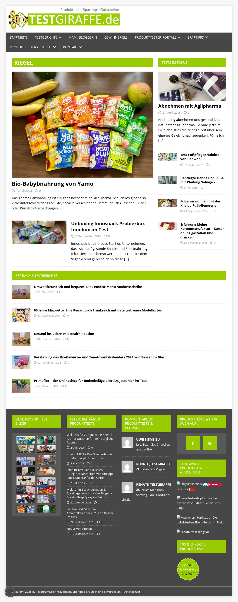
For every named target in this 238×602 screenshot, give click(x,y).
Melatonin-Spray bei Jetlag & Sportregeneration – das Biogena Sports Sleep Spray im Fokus (89, 493)
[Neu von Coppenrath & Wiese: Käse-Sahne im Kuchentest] (46, 471)
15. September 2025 (82, 534)
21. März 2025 (46, 292)
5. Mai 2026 (77, 463)
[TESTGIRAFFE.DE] (64, 30)
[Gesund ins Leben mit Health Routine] (21, 339)
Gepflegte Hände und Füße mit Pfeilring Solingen (202, 180)
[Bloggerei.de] (212, 484)
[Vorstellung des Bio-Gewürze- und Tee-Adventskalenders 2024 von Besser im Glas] (21, 362)
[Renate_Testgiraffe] (127, 470)
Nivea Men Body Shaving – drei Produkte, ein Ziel (146, 495)
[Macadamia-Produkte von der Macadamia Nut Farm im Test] (26, 480)
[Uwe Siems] (127, 445)
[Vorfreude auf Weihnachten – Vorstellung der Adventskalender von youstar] (26, 490)
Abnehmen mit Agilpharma (189, 106)
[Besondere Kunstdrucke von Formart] (46, 481)
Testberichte (46, 37)
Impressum (113, 592)
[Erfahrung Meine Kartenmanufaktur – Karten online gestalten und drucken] (167, 226)
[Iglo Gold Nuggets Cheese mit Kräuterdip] (46, 490)
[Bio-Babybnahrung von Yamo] (82, 125)
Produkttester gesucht (31, 47)
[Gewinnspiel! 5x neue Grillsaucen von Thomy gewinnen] (46, 449)
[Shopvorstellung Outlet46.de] (26, 499)
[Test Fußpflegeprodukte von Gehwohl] (167, 157)
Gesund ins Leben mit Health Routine (64, 333)
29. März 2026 (78, 483)
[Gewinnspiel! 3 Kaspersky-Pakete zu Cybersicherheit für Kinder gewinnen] (26, 440)
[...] (160, 140)
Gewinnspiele (116, 37)
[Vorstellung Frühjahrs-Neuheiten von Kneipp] (46, 440)
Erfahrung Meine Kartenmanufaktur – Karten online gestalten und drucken (202, 230)
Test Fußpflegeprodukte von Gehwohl (199, 156)
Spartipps (196, 37)
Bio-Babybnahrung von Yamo (52, 183)
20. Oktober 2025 (80, 502)
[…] (62, 208)
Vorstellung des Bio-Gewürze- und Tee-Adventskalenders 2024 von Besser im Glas (99, 357)
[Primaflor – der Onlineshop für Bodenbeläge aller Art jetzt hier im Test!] (21, 386)
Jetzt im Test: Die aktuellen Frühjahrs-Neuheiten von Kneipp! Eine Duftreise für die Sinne (90, 474)
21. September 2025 (82, 522)
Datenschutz (132, 592)
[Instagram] (210, 443)
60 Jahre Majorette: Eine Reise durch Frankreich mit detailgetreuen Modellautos (98, 310)
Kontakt (70, 47)
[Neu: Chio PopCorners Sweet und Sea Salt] (26, 509)
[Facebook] (193, 443)
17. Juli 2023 (24, 191)
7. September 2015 (88, 236)
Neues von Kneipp (79, 528)
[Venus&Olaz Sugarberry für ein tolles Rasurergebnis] (46, 499)
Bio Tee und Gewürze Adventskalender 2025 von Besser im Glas (90, 513)
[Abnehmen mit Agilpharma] (192, 86)
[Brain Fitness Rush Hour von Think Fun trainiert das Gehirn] (26, 449)
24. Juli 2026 (77, 447)
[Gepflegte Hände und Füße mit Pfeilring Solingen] (167, 180)
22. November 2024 (49, 362)
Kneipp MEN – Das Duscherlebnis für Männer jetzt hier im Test (89, 456)
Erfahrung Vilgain (153, 469)
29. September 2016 (196, 211)
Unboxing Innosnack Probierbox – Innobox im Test (110, 226)
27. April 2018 (171, 112)
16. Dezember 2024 (49, 339)
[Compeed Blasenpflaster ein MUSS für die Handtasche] (46, 509)
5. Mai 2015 (191, 187)
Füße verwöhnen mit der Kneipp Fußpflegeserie (200, 203)
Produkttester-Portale (155, 37)
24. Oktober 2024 (48, 386)
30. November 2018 (195, 242)
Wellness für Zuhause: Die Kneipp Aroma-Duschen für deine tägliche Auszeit (90, 439)
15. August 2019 (193, 164)
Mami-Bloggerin (83, 37)
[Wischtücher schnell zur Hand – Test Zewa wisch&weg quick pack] (26, 461)
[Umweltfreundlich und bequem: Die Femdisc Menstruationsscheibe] (21, 292)
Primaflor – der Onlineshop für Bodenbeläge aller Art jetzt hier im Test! (91, 380)
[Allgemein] (39, 232)
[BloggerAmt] (189, 484)
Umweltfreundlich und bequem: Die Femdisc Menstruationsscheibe (88, 286)
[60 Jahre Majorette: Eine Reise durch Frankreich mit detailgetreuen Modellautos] (21, 315)
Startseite (19, 37)
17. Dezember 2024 (49, 315)
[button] (10, 592)
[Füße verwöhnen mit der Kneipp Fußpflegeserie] (167, 203)
